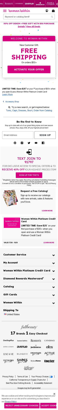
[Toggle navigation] (5, 10)
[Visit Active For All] (49, 353)
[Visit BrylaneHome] (36, 361)
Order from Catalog (43, 110)
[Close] (54, 393)
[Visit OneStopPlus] (8, 340)
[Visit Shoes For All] (22, 361)
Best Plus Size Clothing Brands (18, 383)
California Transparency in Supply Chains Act (27, 380)
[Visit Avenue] (22, 346)
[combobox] (29, 16)
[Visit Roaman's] (36, 340)
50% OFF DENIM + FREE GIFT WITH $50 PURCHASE (29, 23)
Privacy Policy (7, 376)
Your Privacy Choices (40, 376)
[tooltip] (9, 4)
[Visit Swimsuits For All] (36, 353)
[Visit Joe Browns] (36, 346)
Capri (14, 110)
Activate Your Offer (29, 69)
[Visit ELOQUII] (22, 353)
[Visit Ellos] (49, 346)
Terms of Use (22, 376)
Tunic (8, 110)
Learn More (7, 94)
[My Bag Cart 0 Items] (53, 10)
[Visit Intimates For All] (8, 361)
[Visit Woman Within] (22, 340)
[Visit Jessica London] (8, 346)
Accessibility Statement (43, 383)
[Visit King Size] (49, 361)
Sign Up (45, 135)
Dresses (22, 110)
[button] (47, 10)
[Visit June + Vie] (8, 354)
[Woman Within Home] (19, 10)
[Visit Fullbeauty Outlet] (29, 368)
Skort (30, 110)
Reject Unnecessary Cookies (22, 405)
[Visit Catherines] (49, 340)
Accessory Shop (12, 101)
